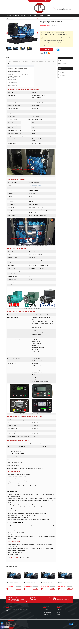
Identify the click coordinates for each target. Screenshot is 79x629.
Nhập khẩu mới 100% (37, 100)
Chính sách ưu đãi (46, 610)
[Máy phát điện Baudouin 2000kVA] (48, 575)
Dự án (35, 15)
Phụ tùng (59, 60)
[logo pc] (39, 8)
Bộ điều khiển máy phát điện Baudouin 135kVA (17, 73)
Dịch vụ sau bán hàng (47, 612)
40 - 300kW (62, 72)
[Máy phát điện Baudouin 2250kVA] (31, 575)
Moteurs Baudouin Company (35, 185)
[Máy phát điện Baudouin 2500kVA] (14, 575)
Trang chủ (9, 15)
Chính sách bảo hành (12, 79)
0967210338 (58, 8)
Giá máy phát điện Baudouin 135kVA (15, 76)
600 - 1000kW (62, 75)
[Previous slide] (7, 33)
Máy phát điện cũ (60, 610)
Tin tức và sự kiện (41, 15)
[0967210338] (56, 50)
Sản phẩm (23, 15)
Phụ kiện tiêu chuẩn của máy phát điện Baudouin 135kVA (18, 74)
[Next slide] (37, 33)
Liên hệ (48, 15)
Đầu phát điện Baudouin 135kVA (14, 71)
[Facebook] (70, 624)
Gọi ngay (47, 49)
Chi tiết (18, 588)
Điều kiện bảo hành (14, 82)
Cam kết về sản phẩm (47, 614)
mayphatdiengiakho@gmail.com (63, 9)
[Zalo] (72, 624)
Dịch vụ (29, 15)
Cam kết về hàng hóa (12, 77)
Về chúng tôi (16, 15)
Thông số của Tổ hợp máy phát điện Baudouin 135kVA (18, 68)
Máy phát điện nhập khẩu (61, 609)
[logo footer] (11, 624)
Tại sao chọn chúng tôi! (13, 85)
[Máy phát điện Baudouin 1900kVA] (65, 575)
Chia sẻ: (41, 53)
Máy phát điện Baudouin (48, 27)
